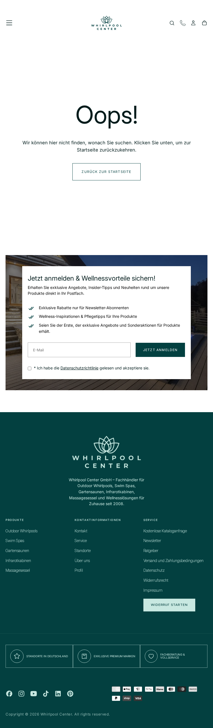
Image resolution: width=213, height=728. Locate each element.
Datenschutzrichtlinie (79, 368)
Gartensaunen (17, 551)
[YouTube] (33, 693)
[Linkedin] (58, 693)
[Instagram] (21, 693)
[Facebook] (9, 693)
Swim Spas (15, 541)
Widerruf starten (169, 605)
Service (81, 541)
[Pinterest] (70, 693)
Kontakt (81, 531)
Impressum (153, 591)
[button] (9, 22)
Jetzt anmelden (160, 350)
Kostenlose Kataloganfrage (165, 531)
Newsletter (152, 541)
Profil (79, 571)
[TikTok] (45, 693)
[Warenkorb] (204, 23)
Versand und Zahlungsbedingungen (173, 561)
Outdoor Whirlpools (21, 531)
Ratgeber (150, 551)
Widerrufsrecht (155, 581)
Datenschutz (154, 571)
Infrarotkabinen (18, 561)
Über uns (82, 561)
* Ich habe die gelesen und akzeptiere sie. (91, 368)
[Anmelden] (193, 23)
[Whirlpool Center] (106, 451)
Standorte (83, 551)
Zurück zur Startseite (106, 172)
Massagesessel (18, 571)
